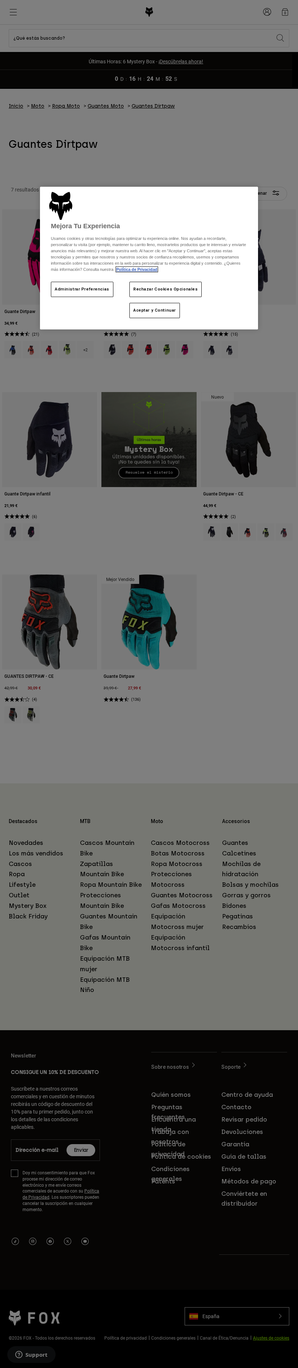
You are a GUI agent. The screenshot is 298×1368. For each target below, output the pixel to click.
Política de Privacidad (136, 269)
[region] (149, 258)
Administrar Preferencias (82, 289)
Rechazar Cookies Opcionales (165, 289)
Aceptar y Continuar (154, 310)
